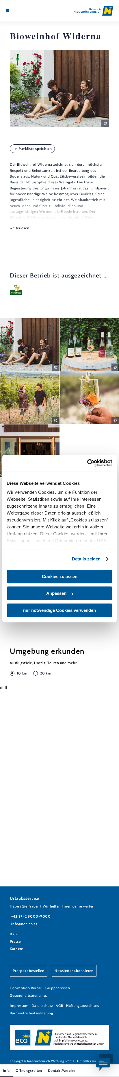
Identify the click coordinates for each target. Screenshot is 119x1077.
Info (6, 1070)
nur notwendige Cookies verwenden (59, 610)
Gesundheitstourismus (28, 995)
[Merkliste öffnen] (20, 10)
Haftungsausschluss (82, 1005)
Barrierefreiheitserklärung (31, 1013)
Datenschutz (42, 1005)
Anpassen (56, 593)
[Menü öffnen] (7, 10)
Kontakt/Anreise (61, 1070)
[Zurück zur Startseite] (93, 11)
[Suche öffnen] (25, 10)
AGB (59, 1005)
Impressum (19, 1005)
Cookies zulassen (59, 576)
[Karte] (16, 10)
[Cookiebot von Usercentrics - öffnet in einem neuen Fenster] (87, 463)
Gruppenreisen (57, 988)
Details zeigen (86, 558)
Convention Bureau (26, 988)
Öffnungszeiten (29, 1070)
